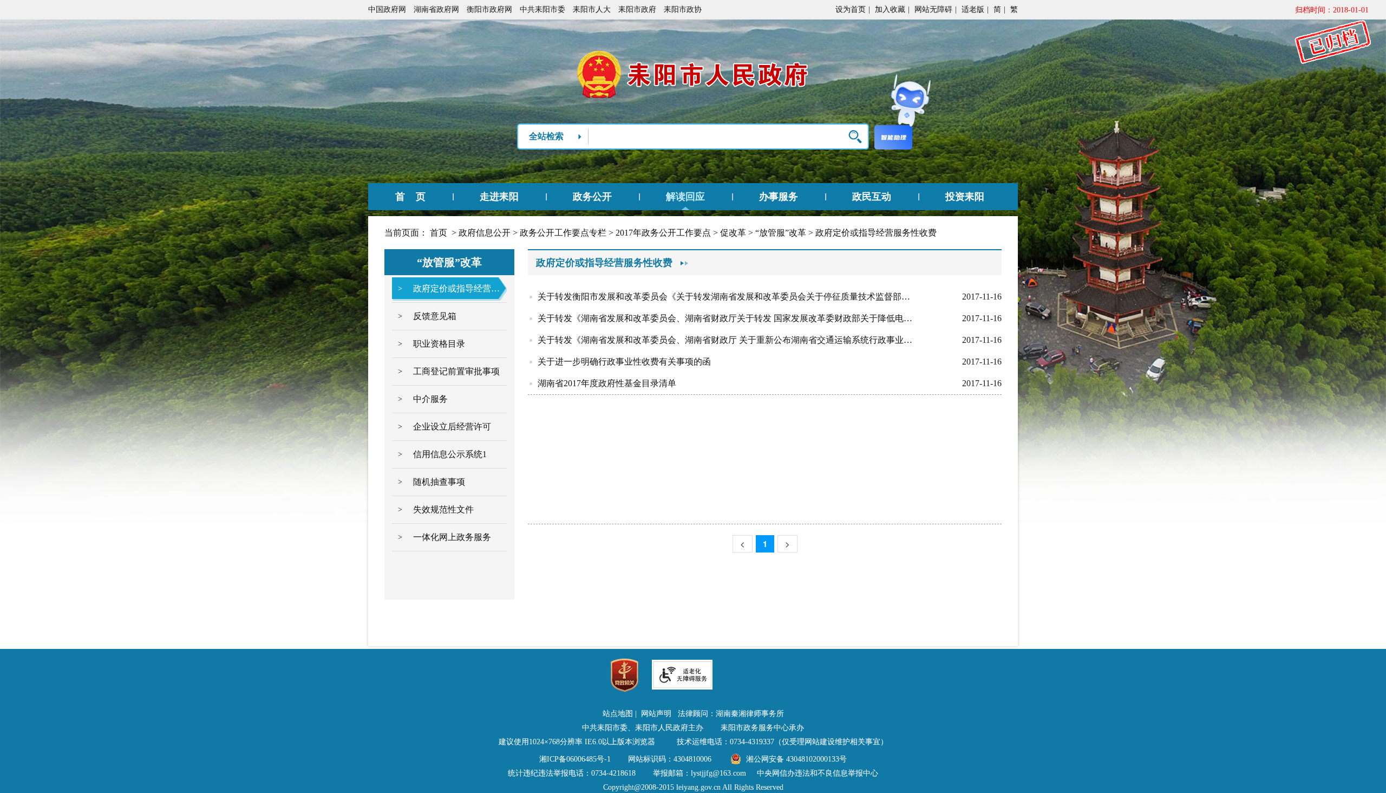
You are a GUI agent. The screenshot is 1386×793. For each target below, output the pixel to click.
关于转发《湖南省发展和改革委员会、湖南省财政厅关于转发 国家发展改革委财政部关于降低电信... (727, 318)
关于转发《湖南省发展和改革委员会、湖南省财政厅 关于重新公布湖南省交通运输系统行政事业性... (727, 339)
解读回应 (685, 196)
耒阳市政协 (683, 9)
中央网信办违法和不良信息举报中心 (817, 773)
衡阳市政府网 (489, 9)
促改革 (733, 232)
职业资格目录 (439, 343)
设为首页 (850, 9)
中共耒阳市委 (542, 9)
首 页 (410, 196)
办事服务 (778, 196)
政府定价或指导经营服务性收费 (876, 232)
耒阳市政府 (637, 9)
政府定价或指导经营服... (456, 288)
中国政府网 (387, 9)
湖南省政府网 (436, 9)
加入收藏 (890, 9)
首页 (438, 232)
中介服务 (430, 399)
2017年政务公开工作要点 (663, 232)
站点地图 (618, 714)
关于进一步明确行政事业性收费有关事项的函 (624, 361)
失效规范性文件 (443, 509)
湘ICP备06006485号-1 (575, 759)
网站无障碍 (933, 9)
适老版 (973, 9)
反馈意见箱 (434, 316)
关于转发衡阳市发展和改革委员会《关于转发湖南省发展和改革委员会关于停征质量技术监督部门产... (727, 296)
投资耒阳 (964, 196)
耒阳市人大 (592, 9)
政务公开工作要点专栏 (563, 232)
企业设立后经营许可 (452, 426)
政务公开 (592, 196)
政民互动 (871, 196)
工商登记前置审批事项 (456, 371)
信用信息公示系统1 (450, 454)
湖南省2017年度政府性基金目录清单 (607, 383)
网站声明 (656, 714)
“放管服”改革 (780, 232)
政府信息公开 (485, 232)
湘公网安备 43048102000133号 (796, 759)
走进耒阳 (499, 196)
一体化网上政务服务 (452, 537)
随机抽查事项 (439, 481)
